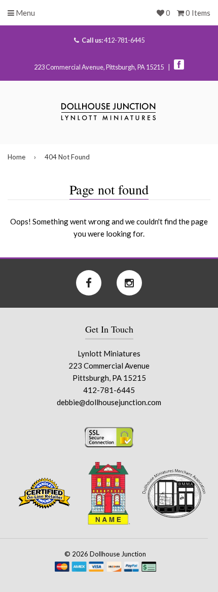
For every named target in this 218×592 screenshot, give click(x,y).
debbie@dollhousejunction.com (109, 402)
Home (16, 157)
